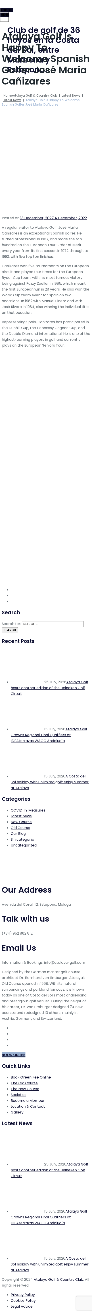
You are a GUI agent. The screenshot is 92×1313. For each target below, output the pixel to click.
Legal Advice (22, 1306)
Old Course (20, 827)
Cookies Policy (23, 1300)
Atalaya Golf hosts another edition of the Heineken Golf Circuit (49, 687)
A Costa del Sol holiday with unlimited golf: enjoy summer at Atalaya (50, 782)
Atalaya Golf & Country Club (58, 1279)
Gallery (17, 1112)
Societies (18, 1094)
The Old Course (24, 1083)
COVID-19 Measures (28, 810)
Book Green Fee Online (31, 1077)
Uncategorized (24, 845)
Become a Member (28, 1100)
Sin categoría (22, 839)
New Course (21, 822)
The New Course (25, 1089)
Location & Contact (28, 1106)
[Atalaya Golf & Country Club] (45, 10)
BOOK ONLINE (13, 1054)
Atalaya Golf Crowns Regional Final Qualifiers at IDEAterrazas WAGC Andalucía (49, 735)
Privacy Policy (23, 1294)
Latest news (21, 816)
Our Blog (18, 833)
